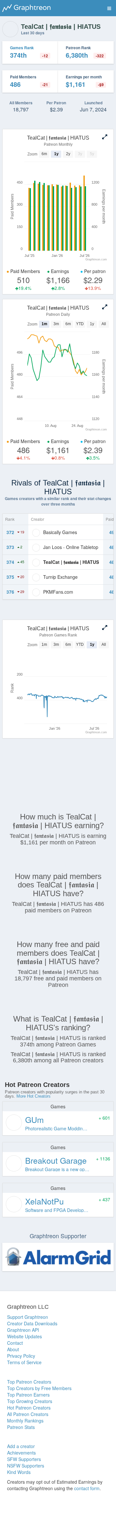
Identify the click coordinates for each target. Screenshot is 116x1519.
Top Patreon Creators (29, 1381)
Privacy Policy (21, 1356)
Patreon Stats (21, 1427)
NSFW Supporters (25, 1465)
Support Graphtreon (27, 1317)
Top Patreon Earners (28, 1394)
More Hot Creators (33, 1096)
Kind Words (19, 1472)
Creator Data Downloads (32, 1323)
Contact (15, 1343)
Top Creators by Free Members (39, 1388)
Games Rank (22, 48)
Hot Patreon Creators (29, 1407)
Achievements (21, 1452)
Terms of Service (24, 1362)
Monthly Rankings (25, 1420)
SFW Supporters (24, 1459)
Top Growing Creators (29, 1401)
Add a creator (21, 1446)
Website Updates (24, 1336)
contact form (87, 1488)
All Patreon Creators (27, 1414)
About (13, 1349)
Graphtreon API (23, 1330)
